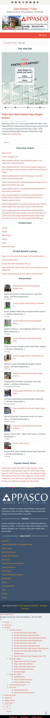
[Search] (7, 706)
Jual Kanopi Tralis (25, 9)
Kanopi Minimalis (18, 476)
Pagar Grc (30, 476)
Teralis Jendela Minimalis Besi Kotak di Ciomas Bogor (22, 274)
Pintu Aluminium (17, 478)
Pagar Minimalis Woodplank (13, 563)
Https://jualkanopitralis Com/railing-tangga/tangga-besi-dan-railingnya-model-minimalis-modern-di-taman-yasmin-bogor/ (25, 169)
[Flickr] (34, 2)
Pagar (4, 243)
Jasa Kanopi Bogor (9, 552)
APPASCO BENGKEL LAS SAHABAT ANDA (17, 544)
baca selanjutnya (14, 134)
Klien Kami (6, 559)
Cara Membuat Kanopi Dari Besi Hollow (23, 481)
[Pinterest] (19, 2)
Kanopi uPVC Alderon (10, 556)
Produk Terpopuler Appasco (12, 574)
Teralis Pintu (24, 473)
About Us (5, 541)
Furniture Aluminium (10, 260)
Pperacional (6, 153)
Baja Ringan (6, 235)
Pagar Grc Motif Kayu (31, 471)
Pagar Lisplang (31, 468)
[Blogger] (38, 2)
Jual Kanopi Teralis (10, 606)
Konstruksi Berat (8, 246)
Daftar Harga (7, 548)
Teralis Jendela (16, 471)
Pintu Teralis (6, 571)
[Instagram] (23, 2)
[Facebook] (12, 2)
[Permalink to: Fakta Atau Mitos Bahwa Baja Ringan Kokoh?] (25, 81)
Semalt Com (6, 468)
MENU (44, 35)
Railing (4, 239)
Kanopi (4, 228)
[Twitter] (16, 2)
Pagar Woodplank (8, 567)
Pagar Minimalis (18, 468)
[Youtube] (30, 2)
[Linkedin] (26, 2)
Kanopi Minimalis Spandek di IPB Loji (16, 263)
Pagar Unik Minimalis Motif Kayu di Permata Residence (23, 256)
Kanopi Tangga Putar (10, 157)
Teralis (4, 231)
